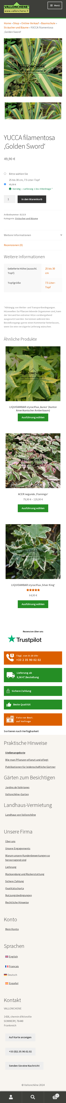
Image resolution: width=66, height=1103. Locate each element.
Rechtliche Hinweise (17, 902)
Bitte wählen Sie (18, 173)
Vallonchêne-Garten (17, 794)
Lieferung (10, 867)
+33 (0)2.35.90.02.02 (20, 1051)
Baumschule (48, 23)
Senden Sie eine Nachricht (24, 1065)
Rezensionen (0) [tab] (13, 245)
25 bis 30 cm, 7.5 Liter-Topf (24, 180)
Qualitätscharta (14, 888)
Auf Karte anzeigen (20, 1037)
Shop (16, 23)
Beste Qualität (22, 704)
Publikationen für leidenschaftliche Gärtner (30, 766)
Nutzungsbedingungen (18, 895)
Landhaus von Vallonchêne (20, 814)
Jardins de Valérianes (17, 787)
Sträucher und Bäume (16, 27)
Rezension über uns (33, 631)
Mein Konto (12, 929)
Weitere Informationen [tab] (17, 235)
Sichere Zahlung (21, 691)
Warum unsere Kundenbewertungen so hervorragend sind (27, 858)
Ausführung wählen (33, 417)
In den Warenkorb (31, 199)
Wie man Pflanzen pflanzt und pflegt (26, 759)
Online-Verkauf (30, 23)
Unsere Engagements (17, 848)
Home (7, 23)
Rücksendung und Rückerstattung (24, 874)
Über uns (10, 841)
